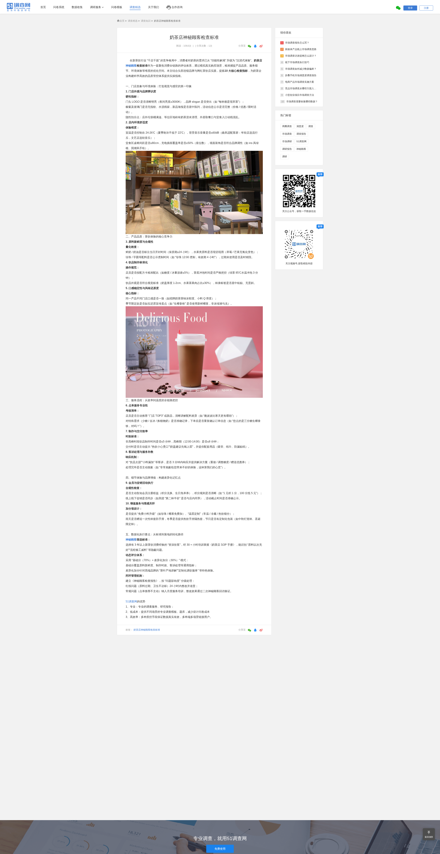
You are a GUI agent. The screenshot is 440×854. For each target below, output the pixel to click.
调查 (310, 126)
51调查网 (131, 601)
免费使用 (220, 848)
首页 (43, 7)
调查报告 (301, 133)
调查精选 (135, 7)
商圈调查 (287, 126)
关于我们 (153, 7)
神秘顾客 (131, 65)
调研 (284, 156)
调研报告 (287, 149)
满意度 (300, 126)
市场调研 (287, 141)
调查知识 (146, 20)
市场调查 (287, 133)
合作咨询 (177, 7)
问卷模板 (116, 7)
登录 (410, 8)
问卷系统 (58, 7)
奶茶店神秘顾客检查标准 (147, 629)
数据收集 (77, 7)
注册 (426, 8)
